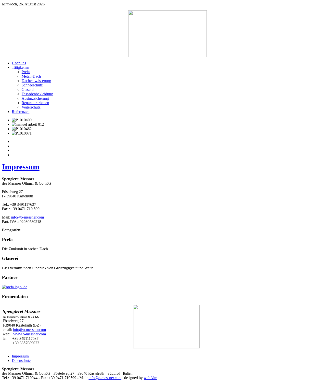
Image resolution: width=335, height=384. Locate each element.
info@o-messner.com (27, 217)
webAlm (150, 378)
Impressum (20, 166)
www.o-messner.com (29, 334)
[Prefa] (14, 287)
